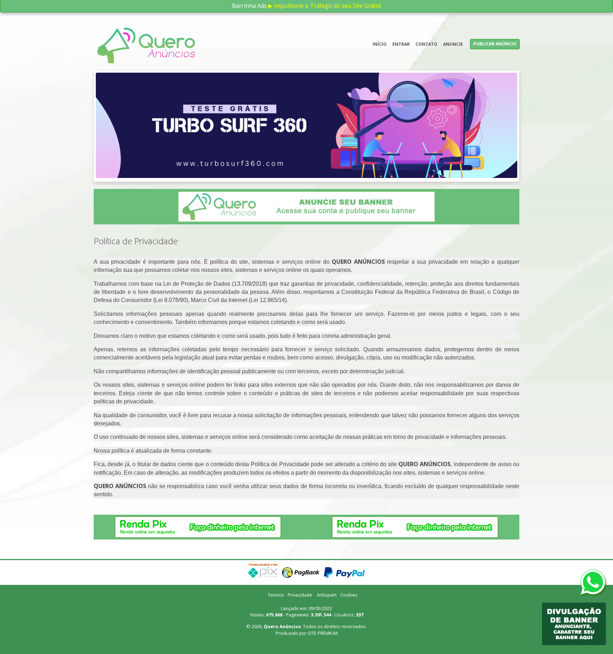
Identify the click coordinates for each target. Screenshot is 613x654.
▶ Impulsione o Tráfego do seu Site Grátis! (324, 6)
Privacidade (300, 515)
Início (379, 44)
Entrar (401, 44)
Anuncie (453, 44)
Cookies (349, 515)
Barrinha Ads (249, 6)
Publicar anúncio (495, 44)
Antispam (327, 515)
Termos (276, 515)
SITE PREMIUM (323, 553)
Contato (426, 44)
